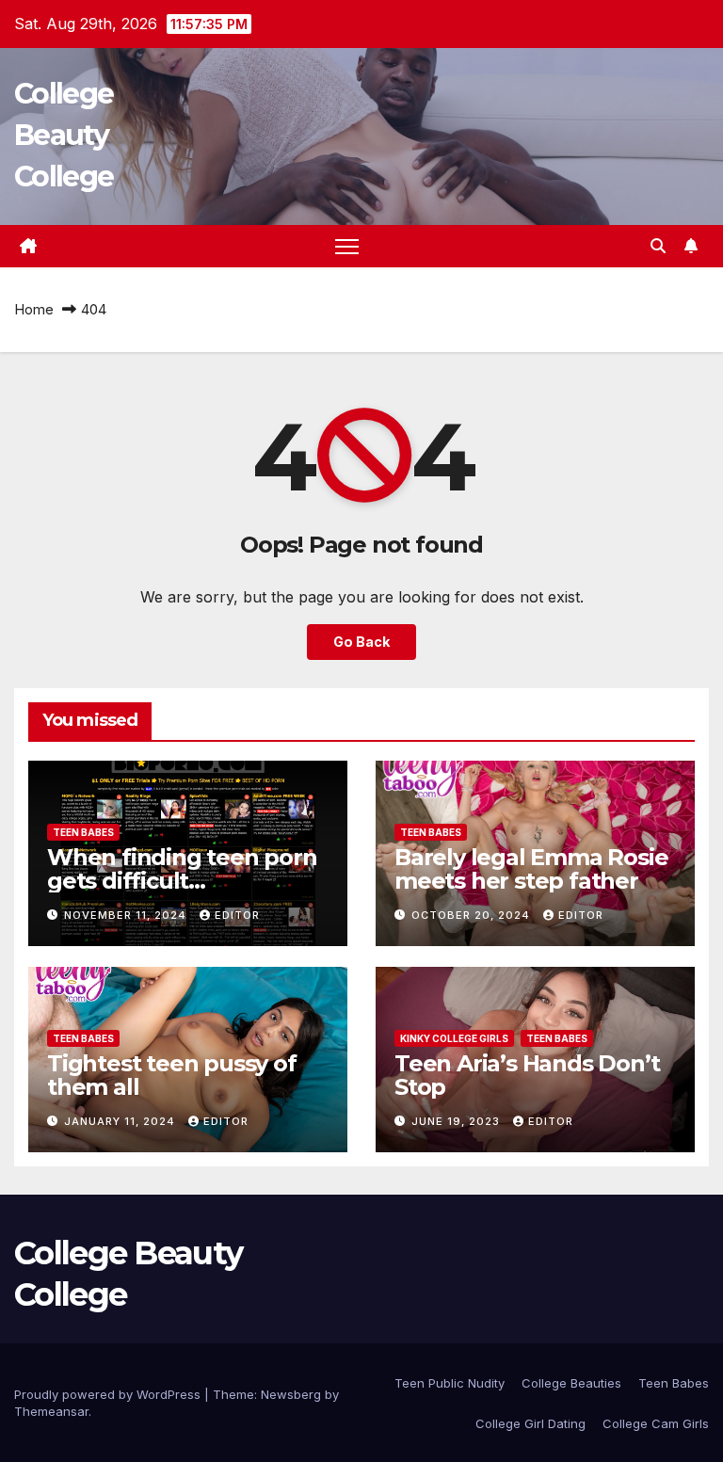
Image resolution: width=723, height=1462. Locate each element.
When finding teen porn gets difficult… (182, 868)
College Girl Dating (530, 1423)
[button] (658, 245)
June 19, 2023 (457, 1121)
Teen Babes (83, 832)
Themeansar (51, 1411)
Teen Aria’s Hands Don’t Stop (526, 1075)
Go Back (361, 642)
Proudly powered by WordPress (109, 1394)
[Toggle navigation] (347, 246)
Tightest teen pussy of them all (172, 1075)
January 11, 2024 (121, 1121)
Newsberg (291, 1394)
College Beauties (571, 1382)
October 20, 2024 (472, 915)
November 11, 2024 (127, 915)
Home (34, 309)
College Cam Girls (655, 1423)
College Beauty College (63, 135)
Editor (237, 915)
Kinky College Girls (454, 1038)
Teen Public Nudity (449, 1382)
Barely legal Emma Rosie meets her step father (530, 868)
